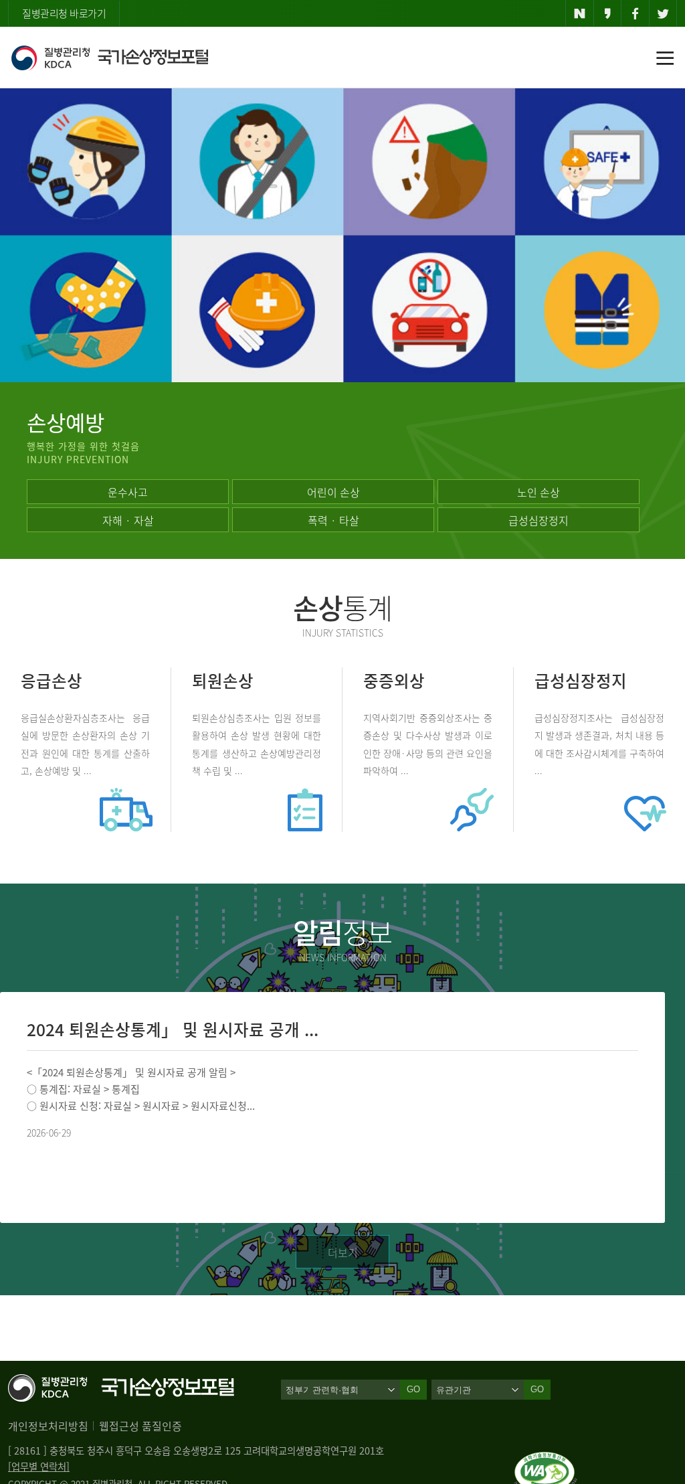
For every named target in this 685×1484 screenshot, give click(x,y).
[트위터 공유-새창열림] (663, 13)
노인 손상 (538, 492)
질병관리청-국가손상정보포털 (109, 57)
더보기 (343, 1252)
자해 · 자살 (128, 520)
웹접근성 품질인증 (140, 1426)
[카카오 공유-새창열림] (607, 13)
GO (537, 1389)
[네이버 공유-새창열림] (579, 13)
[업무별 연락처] (39, 1466)
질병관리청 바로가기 (64, 13)
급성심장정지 (538, 520)
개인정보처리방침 (48, 1426)
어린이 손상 (333, 492)
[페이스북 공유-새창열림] (635, 13)
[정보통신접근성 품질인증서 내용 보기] (545, 1460)
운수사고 (128, 492)
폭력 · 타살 (333, 520)
